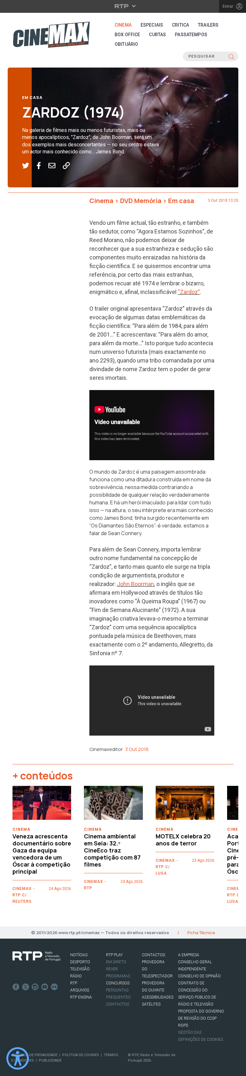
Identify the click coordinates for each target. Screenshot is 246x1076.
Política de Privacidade (34, 1055)
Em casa (32, 97)
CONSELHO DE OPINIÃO (199, 976)
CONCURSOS (117, 983)
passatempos (191, 34)
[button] (29, 166)
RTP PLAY (114, 955)
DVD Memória (140, 200)
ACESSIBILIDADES (157, 997)
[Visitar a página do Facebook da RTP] (16, 986)
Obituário (126, 44)
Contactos (117, 1004)
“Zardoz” (189, 292)
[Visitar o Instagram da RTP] (35, 986)
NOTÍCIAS (78, 955)
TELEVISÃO (80, 969)
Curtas (157, 34)
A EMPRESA (188, 955)
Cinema (123, 25)
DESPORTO (80, 962)
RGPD (183, 1025)
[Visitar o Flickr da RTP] (54, 986)
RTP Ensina (81, 997)
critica (180, 25)
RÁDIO (76, 976)
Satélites (151, 1004)
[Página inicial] (51, 35)
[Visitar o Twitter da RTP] (25, 986)
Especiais (152, 25)
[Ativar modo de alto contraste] (17, 1058)
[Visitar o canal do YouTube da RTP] (44, 986)
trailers (208, 25)
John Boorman (135, 584)
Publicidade (50, 1060)
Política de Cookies (80, 1055)
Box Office (127, 34)
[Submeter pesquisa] (231, 56)
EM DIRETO (116, 962)
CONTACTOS (153, 955)
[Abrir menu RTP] (123, 6)
